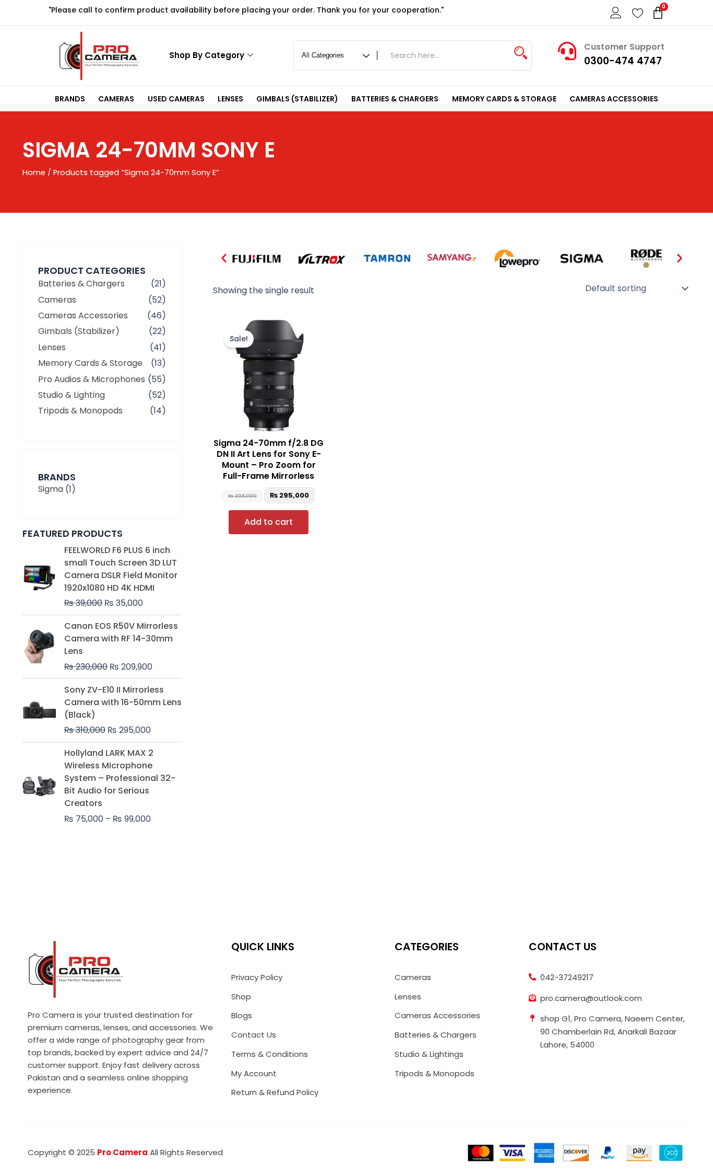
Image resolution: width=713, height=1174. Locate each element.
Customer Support (624, 47)
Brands (70, 99)
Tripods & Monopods (80, 411)
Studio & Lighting (71, 395)
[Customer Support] (567, 51)
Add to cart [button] (268, 522)
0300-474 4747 (623, 61)
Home (33, 172)
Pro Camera (122, 1152)
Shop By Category (206, 55)
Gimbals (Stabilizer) (297, 99)
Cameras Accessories (613, 99)
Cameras (116, 99)
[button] (224, 258)
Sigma (50, 489)
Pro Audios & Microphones (91, 379)
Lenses (230, 99)
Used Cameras (176, 99)
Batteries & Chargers (394, 99)
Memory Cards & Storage (504, 99)
